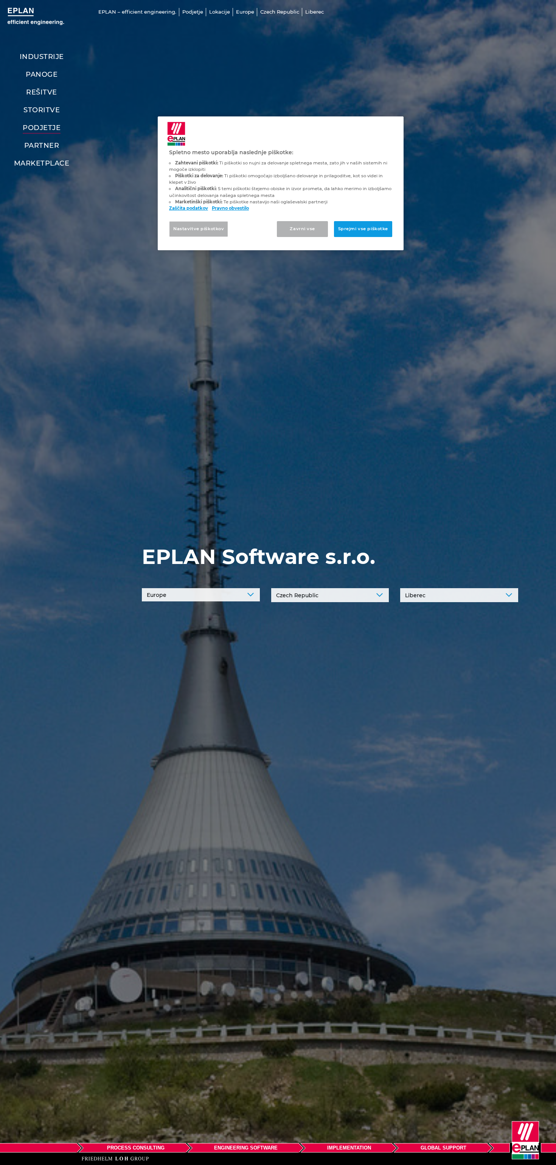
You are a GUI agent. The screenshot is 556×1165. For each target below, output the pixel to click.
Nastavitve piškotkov (198, 228)
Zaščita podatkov (188, 208)
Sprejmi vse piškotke (363, 228)
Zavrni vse (302, 228)
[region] (281, 183)
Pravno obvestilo (230, 208)
